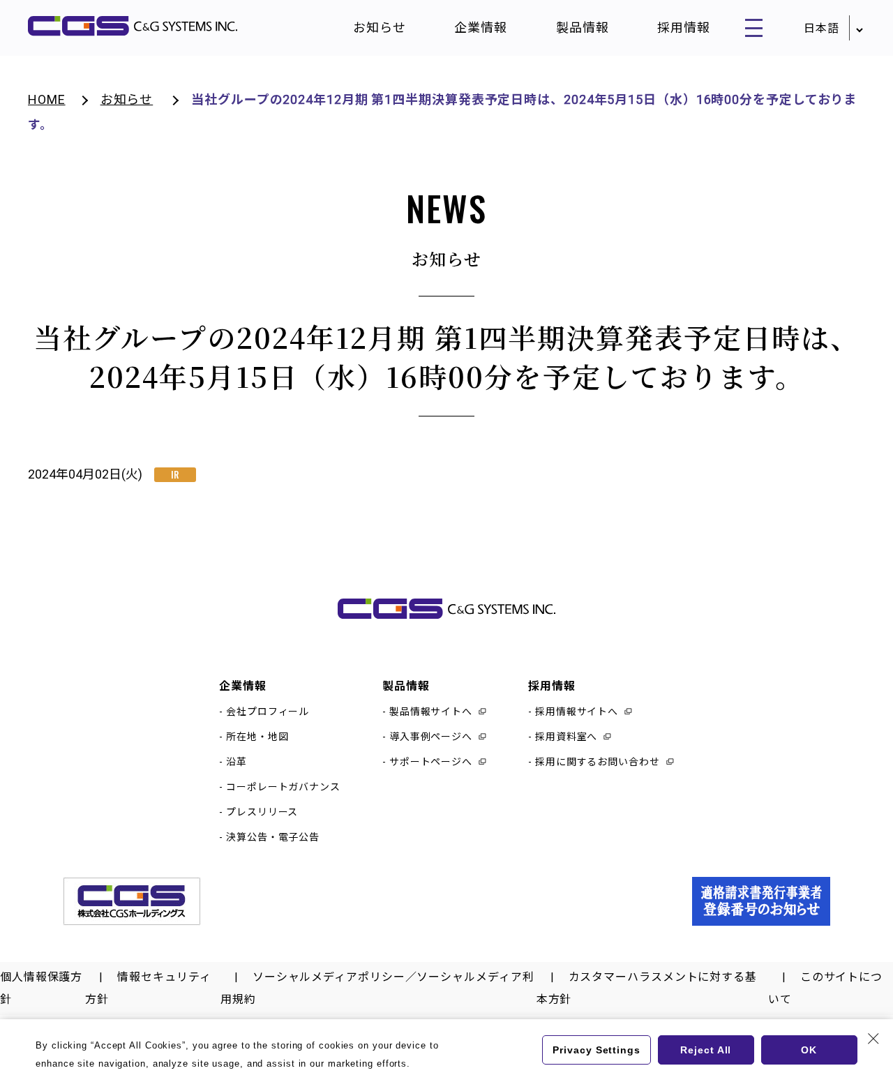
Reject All (705, 1049)
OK (809, 1049)
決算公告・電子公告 (273, 837)
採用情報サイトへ (576, 711)
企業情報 (480, 27)
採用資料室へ (566, 736)
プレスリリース (262, 812)
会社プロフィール (267, 711)
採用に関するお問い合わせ (597, 761)
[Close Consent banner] (873, 1038)
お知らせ (379, 27)
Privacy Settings (596, 1049)
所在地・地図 (257, 736)
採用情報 (683, 27)
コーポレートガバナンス (283, 786)
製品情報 (582, 27)
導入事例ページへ (430, 736)
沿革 (236, 761)
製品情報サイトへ (430, 711)
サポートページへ (430, 761)
